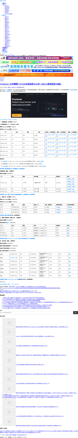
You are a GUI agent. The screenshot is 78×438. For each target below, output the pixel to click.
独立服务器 (19, 87)
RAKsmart (7, 6)
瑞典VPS (7, 44)
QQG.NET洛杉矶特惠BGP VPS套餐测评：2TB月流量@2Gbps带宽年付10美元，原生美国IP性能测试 (23, 299)
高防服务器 (57, 288)
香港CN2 (73, 431)
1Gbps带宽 (54, 431)
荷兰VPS (7, 28)
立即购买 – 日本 (70, 181)
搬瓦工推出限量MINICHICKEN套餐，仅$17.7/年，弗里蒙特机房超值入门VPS (16, 291)
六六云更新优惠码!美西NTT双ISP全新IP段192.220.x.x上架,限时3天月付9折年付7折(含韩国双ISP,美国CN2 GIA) (26, 306)
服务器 (22, 279)
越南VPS (7, 35)
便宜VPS (13, 55)
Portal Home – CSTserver (12, 119)
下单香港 (58, 207)
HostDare (7, 11)
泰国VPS (7, 38)
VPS (36, 431)
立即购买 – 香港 (70, 179)
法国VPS (7, 29)
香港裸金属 (4, 161)
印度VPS (7, 32)
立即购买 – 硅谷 (70, 189)
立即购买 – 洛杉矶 (71, 191)
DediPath (6, 9)
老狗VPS (3, 431)
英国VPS (7, 25)
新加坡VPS (7, 22)
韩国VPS (7, 18)
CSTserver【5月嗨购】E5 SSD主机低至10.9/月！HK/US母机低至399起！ (31, 84)
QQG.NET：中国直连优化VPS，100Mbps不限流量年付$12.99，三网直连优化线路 (19, 303)
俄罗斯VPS (7, 27)
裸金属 (71, 89)
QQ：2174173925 (15, 284)
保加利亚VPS (8, 46)
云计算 (7, 89)
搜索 (1, 310)
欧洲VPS (7, 21)
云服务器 (9, 215)
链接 (68, 228)
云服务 (20, 288)
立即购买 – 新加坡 (71, 186)
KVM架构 (19, 432)
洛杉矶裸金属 (5, 166)
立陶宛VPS (7, 41)
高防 (18, 279)
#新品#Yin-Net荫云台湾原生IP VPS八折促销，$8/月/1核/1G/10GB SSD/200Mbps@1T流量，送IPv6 (20, 292)
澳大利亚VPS (8, 34)
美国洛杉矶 (41, 431)
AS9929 (38, 432)
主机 (74, 89)
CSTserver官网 (3, 119)
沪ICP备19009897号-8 (21, 434)
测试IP (7, 222)
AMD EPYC (12, 257)
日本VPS (7, 16)
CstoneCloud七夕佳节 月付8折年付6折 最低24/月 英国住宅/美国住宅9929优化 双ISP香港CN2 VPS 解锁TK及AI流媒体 (27, 305)
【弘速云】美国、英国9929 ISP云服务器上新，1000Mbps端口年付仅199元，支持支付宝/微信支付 (23, 297)
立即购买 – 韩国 (70, 184)
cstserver (9, 288)
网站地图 (14, 434)
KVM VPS (48, 431)
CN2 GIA (27, 431)
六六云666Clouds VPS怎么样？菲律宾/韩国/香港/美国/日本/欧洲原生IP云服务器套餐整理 (21, 300)
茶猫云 (7, 432)
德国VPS (7, 24)
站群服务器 (9, 91)
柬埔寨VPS (7, 37)
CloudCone (7, 10)
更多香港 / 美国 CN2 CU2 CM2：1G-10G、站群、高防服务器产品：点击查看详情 (17, 238)
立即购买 (42, 161)
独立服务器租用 (30, 432)
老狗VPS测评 (3, 0)
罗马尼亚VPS (8, 40)
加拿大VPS (7, 31)
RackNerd (7, 5)
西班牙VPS (7, 43)
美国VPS (7, 19)
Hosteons (6, 12)
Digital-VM (7, 8)
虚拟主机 (13, 432)
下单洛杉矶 (69, 207)
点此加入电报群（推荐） (5, 284)
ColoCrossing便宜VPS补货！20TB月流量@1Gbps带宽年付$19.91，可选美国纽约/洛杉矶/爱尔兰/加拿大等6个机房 (26, 308)
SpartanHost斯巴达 (9, 13)
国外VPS (14, 87)
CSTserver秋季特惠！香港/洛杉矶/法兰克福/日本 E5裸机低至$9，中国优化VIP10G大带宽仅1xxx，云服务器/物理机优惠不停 (37, 302)
